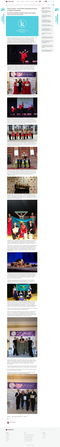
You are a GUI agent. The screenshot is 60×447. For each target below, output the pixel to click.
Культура (9, 416)
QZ (44, 1)
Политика (7, 436)
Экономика (7, 439)
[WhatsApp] (10, 418)
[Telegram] (12, 418)
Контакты (44, 436)
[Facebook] (14, 418)
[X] (17, 418)
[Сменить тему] (40, 1)
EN (47, 1)
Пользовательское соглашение (29, 434)
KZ (43, 1)
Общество (25, 416)
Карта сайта (44, 434)
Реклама (44, 437)
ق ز (50, 1)
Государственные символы (28, 437)
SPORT (36, 1)
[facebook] (45, 429)
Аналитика (32, 1)
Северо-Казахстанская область (17, 416)
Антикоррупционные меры (28, 439)
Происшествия (8, 434)
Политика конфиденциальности (29, 436)
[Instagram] (7, 418)
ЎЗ (51, 1)
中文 (48, 1)
